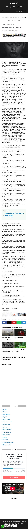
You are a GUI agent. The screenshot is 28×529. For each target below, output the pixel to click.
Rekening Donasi (20, 521)
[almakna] (14, 3)
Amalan (5, 412)
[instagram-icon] (10, 6)
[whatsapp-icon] (18, 6)
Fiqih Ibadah (6, 419)
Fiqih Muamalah (7, 422)
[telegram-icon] (14, 6)
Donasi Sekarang (14, 477)
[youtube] (21, 6)
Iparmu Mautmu (9, 215)
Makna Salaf (6, 434)
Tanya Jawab (7, 444)
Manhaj (5, 437)
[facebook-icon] (7, 6)
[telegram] (23, 322)
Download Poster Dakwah (8, 521)
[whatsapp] (19, 322)
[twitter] (9, 322)
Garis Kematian (9, 217)
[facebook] (4, 322)
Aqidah (5, 417)
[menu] (3, 11)
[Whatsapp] (2, 523)
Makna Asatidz (7, 429)
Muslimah (5, 439)
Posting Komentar (13, 30)
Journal (5, 427)
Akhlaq (5, 409)
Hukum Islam (6, 424)
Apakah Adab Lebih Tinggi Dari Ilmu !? (14, 213)
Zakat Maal (20, 523)
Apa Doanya (6, 414)
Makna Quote (7, 432)
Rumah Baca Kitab (8, 442)
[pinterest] (13, 322)
